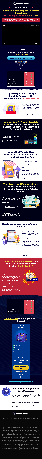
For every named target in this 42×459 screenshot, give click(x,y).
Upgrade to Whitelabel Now (21, 58)
